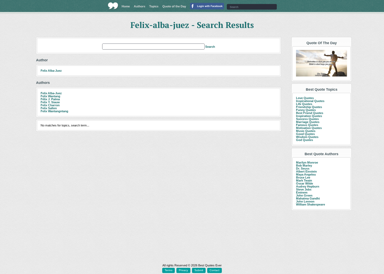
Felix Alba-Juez (51, 70)
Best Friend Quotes (309, 113)
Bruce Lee (303, 177)
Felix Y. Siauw (50, 102)
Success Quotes (307, 119)
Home (126, 6)
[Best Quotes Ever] (113, 6)
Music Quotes (305, 131)
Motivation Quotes (309, 128)
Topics (153, 6)
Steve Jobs (303, 189)
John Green (304, 195)
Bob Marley (304, 165)
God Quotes (304, 140)
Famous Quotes (307, 125)
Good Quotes (305, 134)
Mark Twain (304, 180)
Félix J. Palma (50, 99)
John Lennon (305, 201)
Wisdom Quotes (307, 137)
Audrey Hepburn (307, 186)
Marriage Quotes (307, 122)
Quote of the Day (174, 6)
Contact (214, 270)
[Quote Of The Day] (321, 63)
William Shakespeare (310, 204)
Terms (168, 270)
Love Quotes (305, 98)
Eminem (301, 192)
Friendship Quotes (309, 107)
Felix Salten (49, 108)
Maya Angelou (306, 174)
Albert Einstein (306, 171)
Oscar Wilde (304, 183)
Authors (139, 6)
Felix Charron (50, 105)
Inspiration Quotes (309, 116)
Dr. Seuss (302, 168)
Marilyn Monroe (307, 162)
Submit (198, 270)
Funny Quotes (306, 110)
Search (210, 46)
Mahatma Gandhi (308, 198)
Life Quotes (304, 104)
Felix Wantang (50, 96)
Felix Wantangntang (54, 111)
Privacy (183, 270)
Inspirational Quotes (310, 101)
